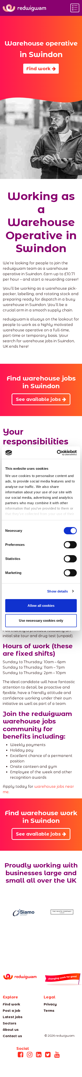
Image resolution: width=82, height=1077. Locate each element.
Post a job (11, 1011)
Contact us (12, 1036)
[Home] (24, 8)
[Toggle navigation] (74, 8)
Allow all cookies (41, 605)
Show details (57, 591)
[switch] (70, 544)
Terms (49, 1011)
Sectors (9, 1023)
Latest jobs (13, 1017)
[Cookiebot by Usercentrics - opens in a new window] (58, 453)
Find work (39, 68)
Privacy (50, 1004)
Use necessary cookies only (41, 620)
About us (11, 1030)
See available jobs (39, 399)
